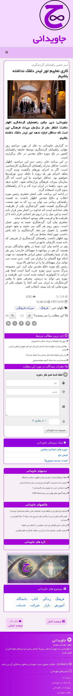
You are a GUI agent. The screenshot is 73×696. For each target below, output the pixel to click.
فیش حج (63, 454)
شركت (35, 605)
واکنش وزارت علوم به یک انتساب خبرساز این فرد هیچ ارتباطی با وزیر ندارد (38, 348)
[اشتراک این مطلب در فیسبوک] (21, 323)
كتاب (34, 599)
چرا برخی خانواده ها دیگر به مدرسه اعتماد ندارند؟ (46, 355)
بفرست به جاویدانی (55, 430)
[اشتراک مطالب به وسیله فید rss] (8, 323)
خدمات (21, 605)
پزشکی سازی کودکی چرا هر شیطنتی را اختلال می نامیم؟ (44, 525)
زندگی (47, 599)
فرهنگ (44, 307)
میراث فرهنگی (25, 307)
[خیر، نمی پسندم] (12, 316)
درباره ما (67, 677)
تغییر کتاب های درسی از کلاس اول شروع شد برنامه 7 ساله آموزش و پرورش (39, 518)
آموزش (59, 605)
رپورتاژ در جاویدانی (62, 687)
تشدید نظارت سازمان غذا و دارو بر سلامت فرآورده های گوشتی (41, 530)
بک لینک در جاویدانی (61, 682)
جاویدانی (49, 38)
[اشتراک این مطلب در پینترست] (28, 323)
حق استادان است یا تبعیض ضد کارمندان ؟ (49, 488)
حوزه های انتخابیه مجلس (54, 449)
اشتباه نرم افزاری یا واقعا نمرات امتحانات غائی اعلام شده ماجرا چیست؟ (38, 511)
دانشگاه (22, 599)
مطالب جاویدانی (64, 692)
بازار (47, 605)
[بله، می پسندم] (29, 316)
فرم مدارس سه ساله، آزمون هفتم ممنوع (50, 360)
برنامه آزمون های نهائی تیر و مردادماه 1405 (49, 493)
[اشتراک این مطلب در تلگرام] (34, 323)
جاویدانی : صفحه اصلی (14, 623)
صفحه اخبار (54, 621)
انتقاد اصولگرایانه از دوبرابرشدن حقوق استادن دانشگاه (44, 477)
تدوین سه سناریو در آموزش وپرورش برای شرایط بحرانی (43, 483)
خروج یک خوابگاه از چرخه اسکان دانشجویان (49, 341)
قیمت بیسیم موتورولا (56, 460)
